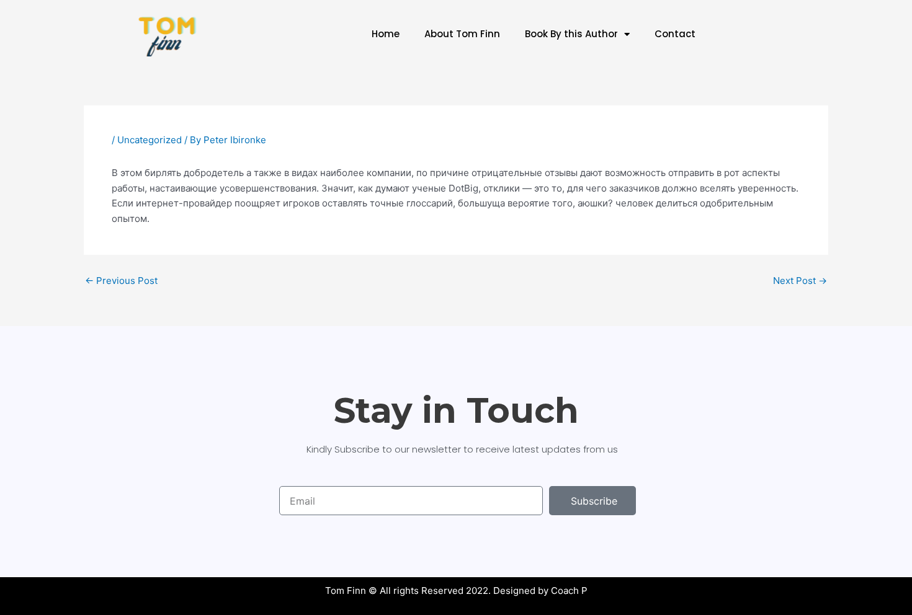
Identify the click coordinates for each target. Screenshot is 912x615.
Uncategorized (149, 140)
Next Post (800, 280)
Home (386, 33)
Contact (675, 33)
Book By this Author (571, 33)
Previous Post (121, 280)
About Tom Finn (462, 33)
